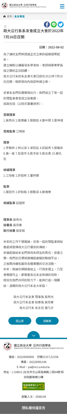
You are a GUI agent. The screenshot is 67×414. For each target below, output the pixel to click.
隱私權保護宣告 (33, 407)
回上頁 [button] (20, 321)
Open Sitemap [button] (33, 334)
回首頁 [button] (47, 321)
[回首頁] (23, 5)
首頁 (9, 16)
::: (5, 25)
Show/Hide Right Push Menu (62, 6)
